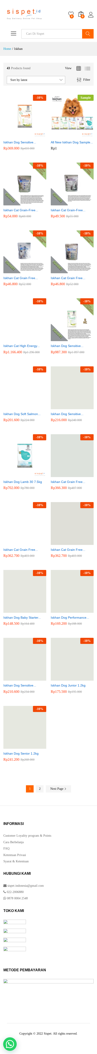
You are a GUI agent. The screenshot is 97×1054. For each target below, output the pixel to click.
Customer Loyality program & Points (27, 835)
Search (88, 34)
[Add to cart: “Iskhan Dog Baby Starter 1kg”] (19, 610)
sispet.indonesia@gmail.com (25, 885)
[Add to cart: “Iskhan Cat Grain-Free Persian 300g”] (66, 203)
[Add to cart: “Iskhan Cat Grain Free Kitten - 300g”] (66, 270)
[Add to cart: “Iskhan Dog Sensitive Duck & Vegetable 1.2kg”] (19, 678)
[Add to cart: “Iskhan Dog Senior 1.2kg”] (19, 746)
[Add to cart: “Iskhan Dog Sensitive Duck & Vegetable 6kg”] (66, 338)
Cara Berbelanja (13, 842)
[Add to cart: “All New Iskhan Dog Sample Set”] (66, 135)
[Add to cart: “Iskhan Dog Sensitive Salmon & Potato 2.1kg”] (19, 135)
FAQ (6, 848)
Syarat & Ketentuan (16, 861)
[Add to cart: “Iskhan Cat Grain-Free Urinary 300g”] (19, 203)
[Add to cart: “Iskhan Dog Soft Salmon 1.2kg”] (19, 406)
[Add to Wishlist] (29, 135)
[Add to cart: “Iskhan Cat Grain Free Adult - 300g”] (19, 270)
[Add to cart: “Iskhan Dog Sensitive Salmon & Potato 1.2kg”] (66, 406)
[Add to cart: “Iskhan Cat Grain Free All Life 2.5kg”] (66, 542)
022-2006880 (15, 892)
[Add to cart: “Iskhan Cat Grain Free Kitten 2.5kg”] (66, 474)
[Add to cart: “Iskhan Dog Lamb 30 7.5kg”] (19, 474)
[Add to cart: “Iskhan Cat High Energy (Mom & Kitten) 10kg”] (19, 338)
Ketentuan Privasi (14, 855)
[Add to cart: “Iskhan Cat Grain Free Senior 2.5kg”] (19, 542)
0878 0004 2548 (17, 898)
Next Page (57, 788)
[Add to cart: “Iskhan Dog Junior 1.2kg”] (66, 678)
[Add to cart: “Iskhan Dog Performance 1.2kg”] (66, 610)
